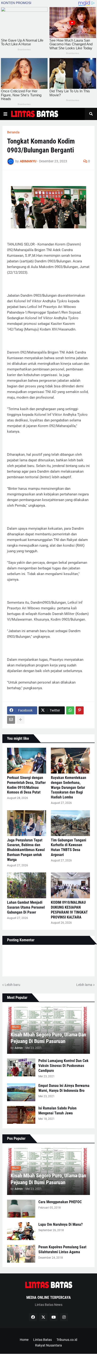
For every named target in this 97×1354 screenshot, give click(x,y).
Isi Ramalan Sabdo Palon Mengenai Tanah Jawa (57, 1110)
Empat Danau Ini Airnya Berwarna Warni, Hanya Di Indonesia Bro (63, 1088)
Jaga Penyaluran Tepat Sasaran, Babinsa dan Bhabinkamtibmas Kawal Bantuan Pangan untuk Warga (26, 850)
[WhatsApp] (70, 710)
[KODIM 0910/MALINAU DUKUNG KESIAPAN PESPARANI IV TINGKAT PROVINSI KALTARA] (70, 885)
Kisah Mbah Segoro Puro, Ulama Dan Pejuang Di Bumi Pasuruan (48, 1038)
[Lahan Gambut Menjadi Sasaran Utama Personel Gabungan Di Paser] (26, 885)
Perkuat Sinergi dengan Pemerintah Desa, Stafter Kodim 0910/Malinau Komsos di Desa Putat (26, 784)
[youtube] (54, 1317)
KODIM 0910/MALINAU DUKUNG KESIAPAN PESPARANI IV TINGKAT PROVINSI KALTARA (69, 909)
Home (24, 1340)
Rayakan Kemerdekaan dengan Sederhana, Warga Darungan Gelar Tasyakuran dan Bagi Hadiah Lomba (68, 787)
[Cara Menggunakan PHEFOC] (21, 1209)
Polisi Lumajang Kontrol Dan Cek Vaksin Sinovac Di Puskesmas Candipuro (63, 1065)
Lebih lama (84, 985)
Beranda (13, 132)
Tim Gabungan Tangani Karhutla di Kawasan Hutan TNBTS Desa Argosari (68, 847)
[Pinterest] (80, 710)
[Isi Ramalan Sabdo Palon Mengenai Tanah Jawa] (21, 1115)
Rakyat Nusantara (48, 1345)
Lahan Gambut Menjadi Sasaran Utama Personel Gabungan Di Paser (26, 907)
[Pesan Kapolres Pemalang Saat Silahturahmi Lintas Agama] (21, 1254)
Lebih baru (12, 985)
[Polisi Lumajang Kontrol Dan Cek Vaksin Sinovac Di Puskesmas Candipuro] (21, 1067)
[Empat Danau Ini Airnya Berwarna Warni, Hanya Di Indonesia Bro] (21, 1092)
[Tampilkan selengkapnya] (20, 720)
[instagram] (64, 1317)
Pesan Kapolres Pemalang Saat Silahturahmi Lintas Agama (62, 1249)
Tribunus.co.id (67, 1340)
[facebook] (33, 1317)
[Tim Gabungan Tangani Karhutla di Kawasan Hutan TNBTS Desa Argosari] (70, 823)
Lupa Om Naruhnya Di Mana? (60, 1224)
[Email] (11, 720)
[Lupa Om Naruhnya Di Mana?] (21, 1231)
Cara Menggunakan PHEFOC (60, 1202)
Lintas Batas (42, 1340)
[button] (5, 114)
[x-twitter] (43, 1317)
